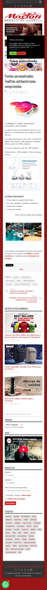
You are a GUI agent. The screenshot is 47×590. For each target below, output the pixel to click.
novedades (9, 539)
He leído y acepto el (14, 495)
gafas (39, 529)
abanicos (8, 516)
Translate (20, 427)
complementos (10, 526)
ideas (19, 280)
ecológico (9, 529)
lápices (26, 532)
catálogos (17, 523)
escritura (16, 529)
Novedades (23, 91)
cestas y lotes (27, 523)
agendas (16, 516)
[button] (5, 584)
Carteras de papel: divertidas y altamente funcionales (22, 291)
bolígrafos (9, 519)
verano (28, 549)
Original (9, 284)
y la (6, 499)
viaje (19, 552)
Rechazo (21, 53)
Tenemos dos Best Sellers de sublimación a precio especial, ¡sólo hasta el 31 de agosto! (22, 336)
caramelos (9, 523)
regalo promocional (22, 284)
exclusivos (10, 280)
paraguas (32, 539)
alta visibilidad (25, 516)
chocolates (37, 523)
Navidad (31, 536)
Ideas (17, 91)
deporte (29, 526)
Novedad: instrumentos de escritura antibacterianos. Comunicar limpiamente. (23, 299)
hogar (14, 532)
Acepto (13, 53)
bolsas (34, 516)
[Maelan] (23, 19)
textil (35, 284)
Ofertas (17, 539)
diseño (36, 526)
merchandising (29, 280)
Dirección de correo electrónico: (16, 487)
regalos (8, 546)
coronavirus (12, 91)
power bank (17, 542)
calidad (15, 277)
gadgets (33, 529)
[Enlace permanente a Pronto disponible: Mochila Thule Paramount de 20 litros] (23, 364)
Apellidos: (8, 480)
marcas (32, 532)
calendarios (17, 519)
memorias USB (10, 536)
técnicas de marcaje (17, 549)
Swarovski (33, 546)
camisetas (33, 519)
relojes (15, 546)
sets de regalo (23, 546)
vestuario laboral (11, 552)
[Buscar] (40, 2)
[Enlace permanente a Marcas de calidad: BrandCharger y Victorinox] (23, 396)
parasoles (9, 542)
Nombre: (8, 472)
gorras (8, 532)
